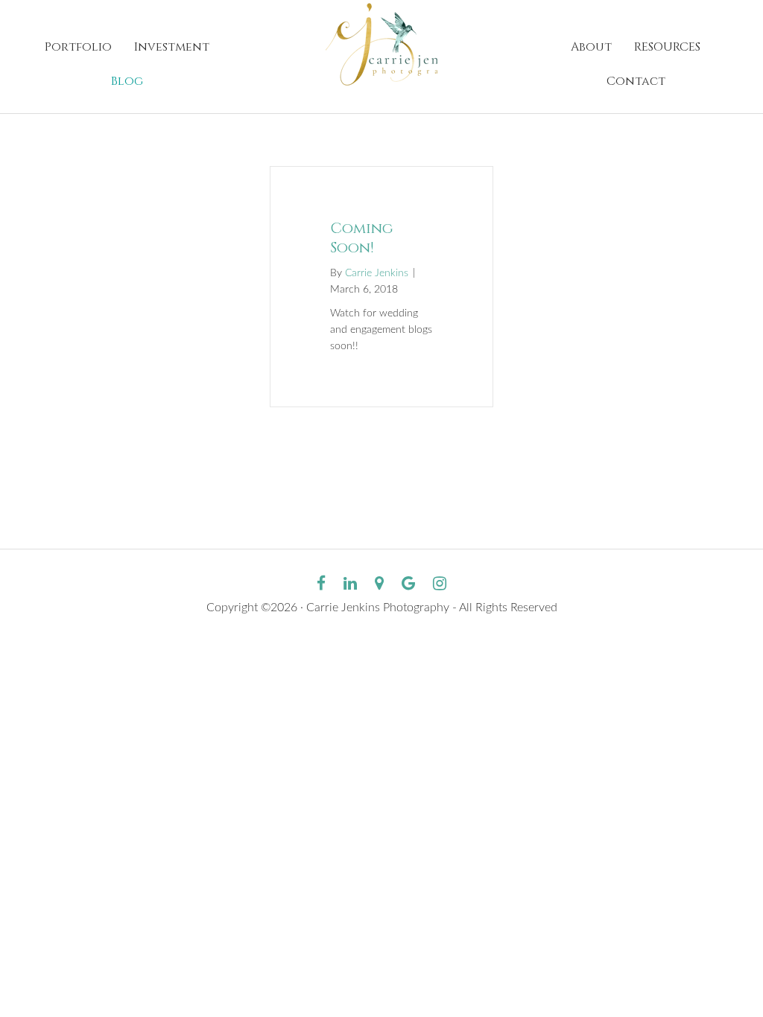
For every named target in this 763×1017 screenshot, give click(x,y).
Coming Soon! (361, 238)
